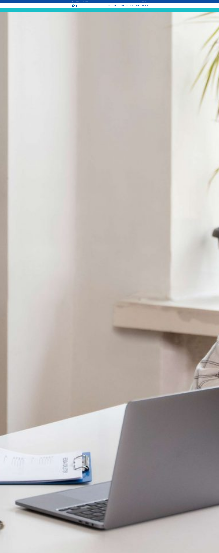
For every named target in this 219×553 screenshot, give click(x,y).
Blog (131, 5)
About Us (115, 5)
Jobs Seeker (78, 1)
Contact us (145, 5)
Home (108, 5)
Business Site (85, 1)
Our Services (124, 5)
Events (137, 5)
